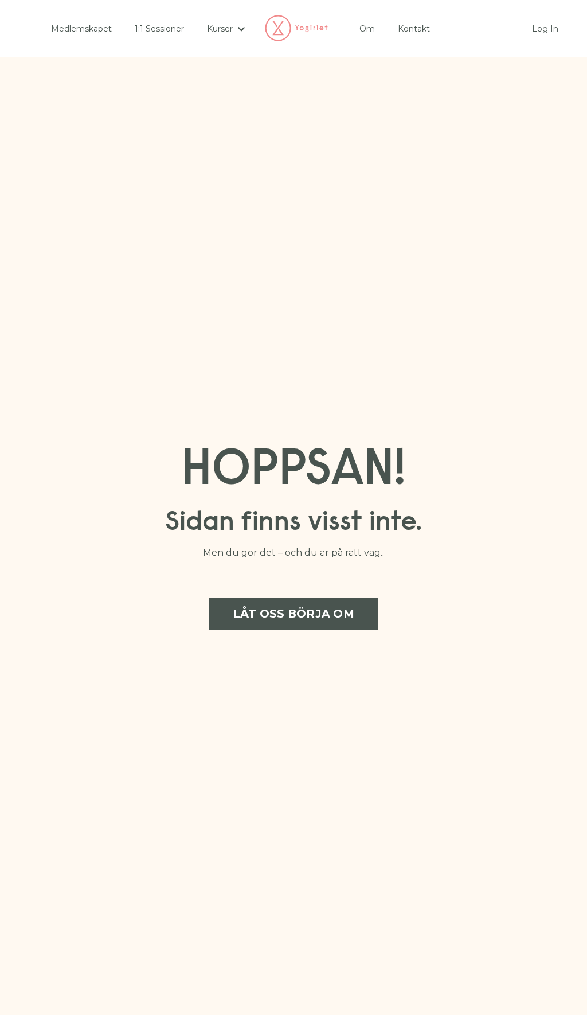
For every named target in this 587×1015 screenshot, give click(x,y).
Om (367, 29)
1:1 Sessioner (159, 29)
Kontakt (414, 29)
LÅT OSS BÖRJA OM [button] (293, 613)
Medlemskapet (81, 29)
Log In (545, 29)
